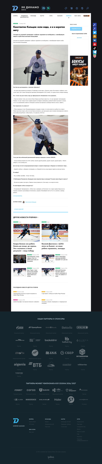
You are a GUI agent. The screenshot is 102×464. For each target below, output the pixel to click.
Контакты (79, 436)
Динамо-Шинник (43, 8)
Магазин (59, 15)
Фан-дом (31, 432)
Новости (68, 15)
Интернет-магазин (19, 426)
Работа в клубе (81, 431)
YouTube (95, 44)
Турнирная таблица (66, 424)
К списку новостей (18, 209)
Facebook (95, 25)
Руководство (80, 421)
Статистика (64, 426)
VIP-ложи (31, 424)
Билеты (15, 15)
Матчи (42, 15)
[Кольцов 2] (40, 65)
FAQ (78, 434)
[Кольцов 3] (40, 135)
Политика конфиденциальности (82, 439)
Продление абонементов (24, 16)
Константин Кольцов (30, 202)
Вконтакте (95, 40)
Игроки (47, 421)
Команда (33, 15)
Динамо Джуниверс (48, 8)
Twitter (95, 32)
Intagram (95, 36)
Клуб (51, 15)
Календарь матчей (66, 421)
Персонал (47, 426)
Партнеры (79, 424)
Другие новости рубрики (25, 217)
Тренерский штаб (49, 424)
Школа (78, 429)
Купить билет (32, 421)
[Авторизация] (77, 8)
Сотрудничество (81, 426)
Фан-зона (78, 15)
